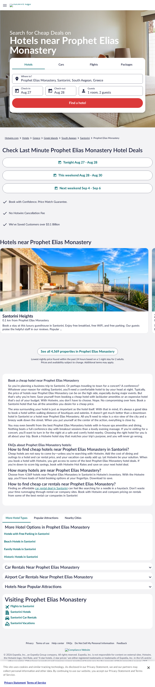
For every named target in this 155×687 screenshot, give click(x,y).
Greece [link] (36, 138)
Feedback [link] (122, 643)
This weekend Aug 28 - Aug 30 (80, 175)
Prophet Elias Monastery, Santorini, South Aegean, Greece (62, 80)
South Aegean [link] (69, 138)
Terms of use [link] (42, 643)
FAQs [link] (69, 643)
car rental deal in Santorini (51, 488)
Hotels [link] (25, 138)
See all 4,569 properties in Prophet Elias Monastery (77, 351)
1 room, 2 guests (99, 92)
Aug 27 (26, 92)
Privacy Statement (15, 683)
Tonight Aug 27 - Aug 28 (80, 162)
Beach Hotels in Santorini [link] (20, 541)
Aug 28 (59, 92)
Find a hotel (77, 103)
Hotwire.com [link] (12, 138)
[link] (77, 607)
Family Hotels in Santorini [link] (20, 549)
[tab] (28, 64)
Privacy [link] (30, 643)
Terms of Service (36, 683)
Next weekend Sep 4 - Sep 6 (80, 188)
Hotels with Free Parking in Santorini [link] (26, 534)
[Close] (148, 667)
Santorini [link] (85, 138)
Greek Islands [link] (51, 138)
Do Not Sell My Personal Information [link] (94, 643)
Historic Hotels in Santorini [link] (21, 557)
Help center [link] (58, 643)
